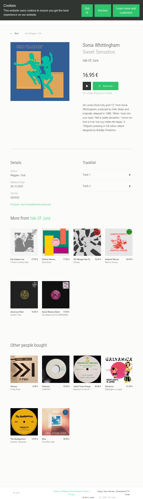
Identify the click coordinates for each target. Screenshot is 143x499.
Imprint (56, 491)
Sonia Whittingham (101, 45)
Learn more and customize (126, 10)
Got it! (87, 10)
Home (27, 33)
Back (16, 33)
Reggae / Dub (35, 33)
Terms (86, 491)
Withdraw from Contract (71, 491)
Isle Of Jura (90, 60)
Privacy (72, 494)
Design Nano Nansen (106, 491)
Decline (103, 10)
